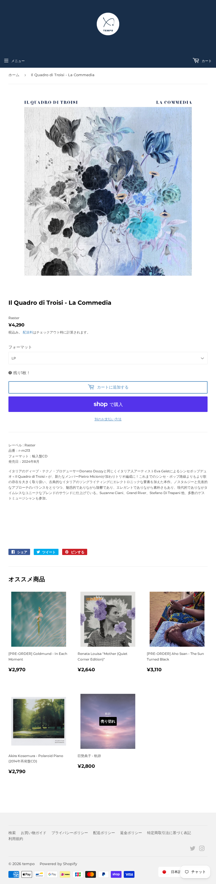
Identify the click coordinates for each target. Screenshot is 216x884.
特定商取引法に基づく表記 (169, 832)
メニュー (18, 61)
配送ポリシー (104, 832)
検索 (12, 832)
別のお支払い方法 (108, 419)
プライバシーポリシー (69, 832)
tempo (28, 863)
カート (206, 61)
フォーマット (20, 347)
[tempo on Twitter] (192, 849)
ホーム (13, 75)
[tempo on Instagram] (202, 849)
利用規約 (15, 838)
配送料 (28, 332)
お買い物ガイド (33, 832)
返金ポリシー (131, 832)
